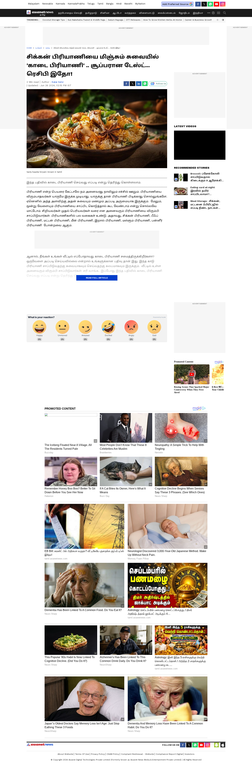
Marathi (128, 3)
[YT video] (216, 4)
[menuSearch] (224, 12)
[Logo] (41, 13)
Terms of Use (82, 754)
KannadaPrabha (76, 3)
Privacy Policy (98, 754)
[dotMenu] (209, 12)
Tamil (100, 3)
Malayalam (33, 3)
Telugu (91, 3)
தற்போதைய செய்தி (70, 13)
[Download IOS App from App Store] (222, 745)
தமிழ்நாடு (91, 13)
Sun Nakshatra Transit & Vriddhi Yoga (86, 20)
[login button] (214, 13)
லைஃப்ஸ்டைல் (167, 13)
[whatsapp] (210, 4)
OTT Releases (133, 20)
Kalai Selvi (57, 82)
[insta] (222, 4)
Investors (189, 754)
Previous (217, 20)
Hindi (119, 3)
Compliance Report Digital (169, 754)
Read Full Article (97, 278)
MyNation (140, 3)
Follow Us (161, 83)
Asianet (40, 744)
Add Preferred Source (175, 4)
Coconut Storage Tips (54, 20)
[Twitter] (204, 4)
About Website (65, 754)
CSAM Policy (113, 754)
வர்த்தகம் (130, 13)
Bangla (109, 3)
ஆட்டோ (117, 13)
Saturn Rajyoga (115, 20)
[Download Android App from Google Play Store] (216, 745)
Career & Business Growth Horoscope (204, 20)
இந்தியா (198, 13)
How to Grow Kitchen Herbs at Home (162, 20)
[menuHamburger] (218, 12)
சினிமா (104, 13)
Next (222, 20)
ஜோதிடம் (184, 13)
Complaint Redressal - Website (137, 754)
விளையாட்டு (147, 13)
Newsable (47, 3)
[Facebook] (198, 4)
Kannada (60, 3)
